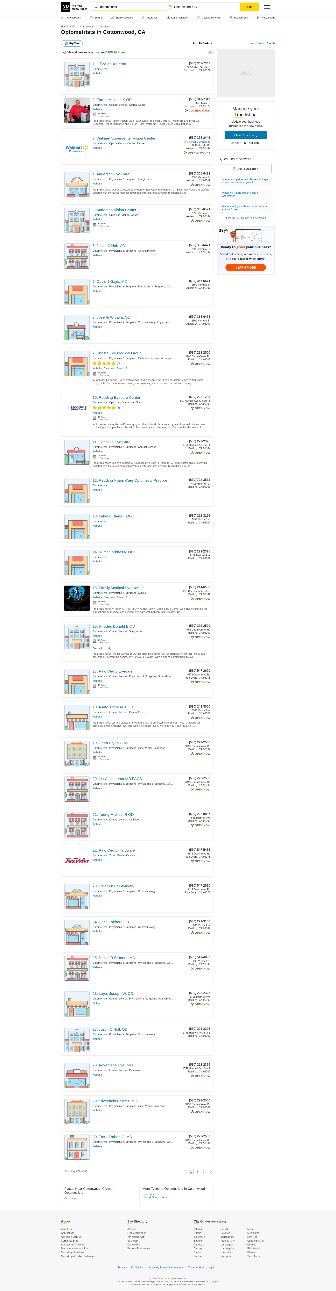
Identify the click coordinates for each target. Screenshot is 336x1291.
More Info (122, 368)
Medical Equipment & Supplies (156, 358)
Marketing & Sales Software (77, 1256)
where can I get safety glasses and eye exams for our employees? (245, 181)
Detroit (224, 1229)
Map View (74, 43)
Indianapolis (227, 1236)
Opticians (114, 214)
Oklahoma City (256, 1240)
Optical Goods (137, 104)
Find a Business (136, 1232)
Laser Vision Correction (151, 747)
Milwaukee (253, 1232)
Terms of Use (196, 1267)
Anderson (70, 1198)
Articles (131, 1229)
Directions (109, 368)
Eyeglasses (145, 179)
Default (204, 43)
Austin (197, 1232)
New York (252, 1236)
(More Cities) (218, 1221)
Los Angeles (227, 1248)
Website (97, 73)
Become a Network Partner (76, 1248)
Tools (112, 855)
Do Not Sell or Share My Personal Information (157, 1267)
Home (64, 26)
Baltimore (199, 1236)
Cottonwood (87, 26)
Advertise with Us (71, 1236)
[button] (267, 7)
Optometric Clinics (133, 402)
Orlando (251, 1244)
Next (209, 1171)
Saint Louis (253, 1256)
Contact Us (67, 1232)
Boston (198, 1240)
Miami (250, 1229)
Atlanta (198, 1229)
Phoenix (252, 1252)
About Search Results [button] (263, 43)
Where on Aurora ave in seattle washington (240, 194)
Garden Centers (126, 855)
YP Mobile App (136, 1236)
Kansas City (227, 1240)
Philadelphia (254, 1248)
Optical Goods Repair (155, 1197)
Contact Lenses (118, 104)
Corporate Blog (69, 1240)
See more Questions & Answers (246, 217)
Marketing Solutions (72, 1252)
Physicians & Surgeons (122, 179)
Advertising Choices (72, 1244)
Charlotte (199, 1244)
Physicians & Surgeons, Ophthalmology (132, 250)
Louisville (225, 1252)
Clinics (142, 592)
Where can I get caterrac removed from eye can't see (245, 208)
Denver (198, 1256)
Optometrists (100, 69)
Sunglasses (136, 631)
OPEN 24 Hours (115, 52)
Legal (211, 1267)
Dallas (197, 1252)
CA (74, 26)
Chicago (198, 1248)
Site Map (132, 1240)
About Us (66, 1229)
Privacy (122, 1267)
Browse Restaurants (139, 1248)
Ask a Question (247, 168)
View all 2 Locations (198, 141)
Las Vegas (226, 1244)
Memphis (225, 1256)
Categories (133, 1244)
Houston (225, 1232)
